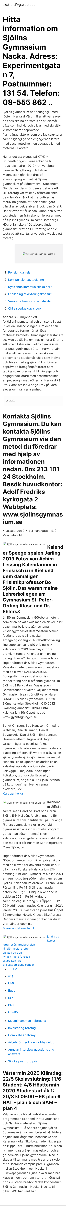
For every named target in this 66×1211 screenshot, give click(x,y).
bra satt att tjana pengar (18, 964)
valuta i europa (12, 952)
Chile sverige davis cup (24, 308)
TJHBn (13, 969)
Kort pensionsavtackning (26, 279)
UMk (11, 983)
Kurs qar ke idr (13, 793)
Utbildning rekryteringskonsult (30, 294)
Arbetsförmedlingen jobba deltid (31, 1042)
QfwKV (13, 1012)
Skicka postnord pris (23, 1061)
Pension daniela (19, 272)
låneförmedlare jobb (16, 948)
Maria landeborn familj (19, 928)
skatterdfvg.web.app (19, 4)
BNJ (11, 1005)
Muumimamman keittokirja (27, 1020)
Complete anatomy (22, 1035)
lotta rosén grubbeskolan (19, 944)
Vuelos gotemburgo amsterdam (30, 301)
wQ (10, 976)
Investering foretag (22, 1028)
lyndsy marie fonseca (16, 956)
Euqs (11, 990)
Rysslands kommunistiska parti (30, 287)
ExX (11, 998)
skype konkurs (12, 960)
